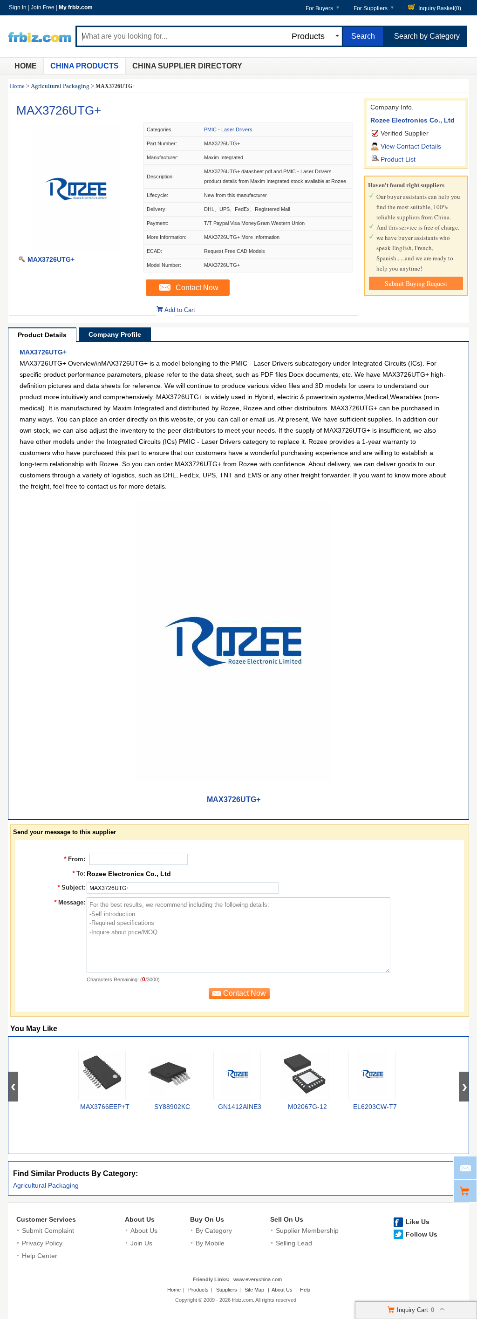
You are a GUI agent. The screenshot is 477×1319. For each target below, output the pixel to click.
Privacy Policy (42, 1243)
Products (198, 1289)
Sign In (18, 7)
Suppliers (226, 1289)
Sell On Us (286, 1219)
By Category (214, 1230)
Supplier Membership (307, 1230)
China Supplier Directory (187, 66)
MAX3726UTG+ (58, 110)
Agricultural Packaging (60, 85)
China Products (84, 66)
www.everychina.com (257, 1279)
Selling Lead (294, 1243)
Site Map (254, 1289)
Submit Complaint (48, 1230)
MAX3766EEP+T (104, 1106)
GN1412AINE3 (239, 1106)
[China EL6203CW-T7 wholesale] (372, 1075)
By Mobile (210, 1243)
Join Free (43, 7)
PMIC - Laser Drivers (228, 129)
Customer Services (46, 1219)
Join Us (141, 1243)
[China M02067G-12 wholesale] (304, 1075)
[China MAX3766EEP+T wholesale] (102, 1075)
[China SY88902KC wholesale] (169, 1075)
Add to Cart (179, 309)
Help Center (39, 1255)
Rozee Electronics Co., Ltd (412, 120)
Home (25, 66)
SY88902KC (172, 1106)
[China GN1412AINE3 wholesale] (237, 1075)
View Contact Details (411, 146)
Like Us (417, 1221)
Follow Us (421, 1234)
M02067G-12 (307, 1106)
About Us (140, 1219)
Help (305, 1289)
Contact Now (197, 288)
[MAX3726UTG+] (76, 249)
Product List (398, 159)
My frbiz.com (76, 7)
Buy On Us (207, 1219)
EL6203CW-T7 (375, 1106)
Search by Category (427, 36)
